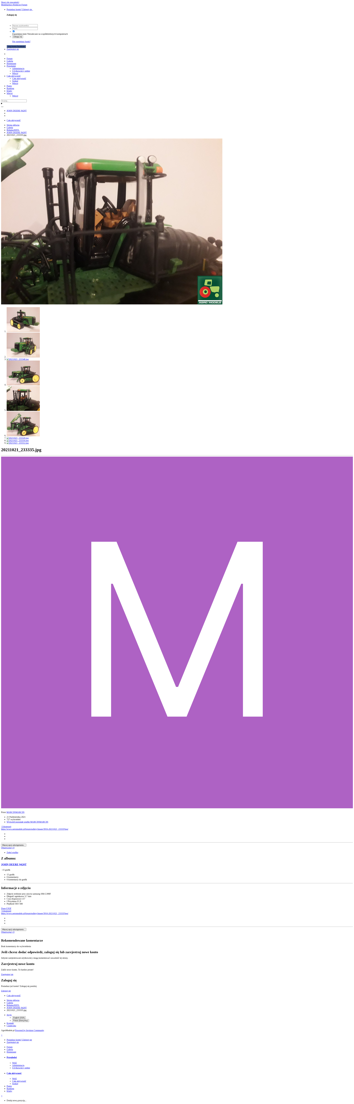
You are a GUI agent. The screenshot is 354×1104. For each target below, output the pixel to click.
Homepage (11, 63)
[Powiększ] (111, 303)
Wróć (14, 1063)
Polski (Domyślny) (20, 1021)
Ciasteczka (11, 1026)
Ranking (10, 88)
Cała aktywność (14, 76)
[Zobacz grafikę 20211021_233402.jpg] (23, 331)
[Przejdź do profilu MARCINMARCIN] (177, 807)
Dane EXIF (6, 908)
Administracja (18, 68)
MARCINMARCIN (15, 812)
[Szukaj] (2, 106)
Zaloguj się (17, 37)
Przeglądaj (11, 66)
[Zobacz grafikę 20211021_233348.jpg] (18, 359)
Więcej (15, 73)
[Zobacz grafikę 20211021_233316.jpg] (18, 440)
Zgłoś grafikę (12, 852)
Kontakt (10, 1023)
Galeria (10, 61)
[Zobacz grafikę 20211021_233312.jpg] (18, 443)
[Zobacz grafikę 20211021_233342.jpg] (23, 384)
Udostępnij (6, 826)
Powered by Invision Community (29, 1030)
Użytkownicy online (21, 71)
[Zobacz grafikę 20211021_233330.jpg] (23, 435)
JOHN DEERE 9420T (14, 864)
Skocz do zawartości (10, 2)
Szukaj (15, 81)
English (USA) (19, 1018)
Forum (9, 58)
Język (9, 1015)
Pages (9, 86)
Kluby (9, 91)
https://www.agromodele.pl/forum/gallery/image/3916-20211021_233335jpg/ (34, 829)
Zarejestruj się (13, 49)
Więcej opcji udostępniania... (13, 845)
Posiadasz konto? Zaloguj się (20, 9)
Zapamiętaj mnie (19, 34)
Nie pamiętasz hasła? (21, 41)
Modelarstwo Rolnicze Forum (14, 5)
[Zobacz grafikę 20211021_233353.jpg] (23, 357)
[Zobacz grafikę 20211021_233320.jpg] (18, 438)
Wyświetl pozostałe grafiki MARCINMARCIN (27, 822)
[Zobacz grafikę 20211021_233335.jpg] (23, 410)
